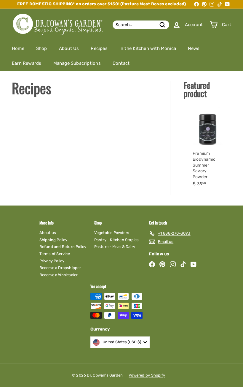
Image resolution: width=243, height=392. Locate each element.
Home (18, 48)
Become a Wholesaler (58, 275)
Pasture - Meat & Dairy (114, 246)
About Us (69, 48)
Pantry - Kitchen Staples (116, 240)
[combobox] (141, 24)
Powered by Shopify (147, 375)
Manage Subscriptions (77, 63)
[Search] (162, 24)
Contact (121, 63)
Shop (41, 48)
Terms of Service (54, 254)
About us (47, 232)
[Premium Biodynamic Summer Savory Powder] (207, 148)
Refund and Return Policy (63, 246)
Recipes (99, 48)
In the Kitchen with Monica (147, 48)
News (193, 48)
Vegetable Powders (112, 232)
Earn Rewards (26, 63)
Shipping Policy (53, 240)
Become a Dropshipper (60, 267)
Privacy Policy (52, 261)
